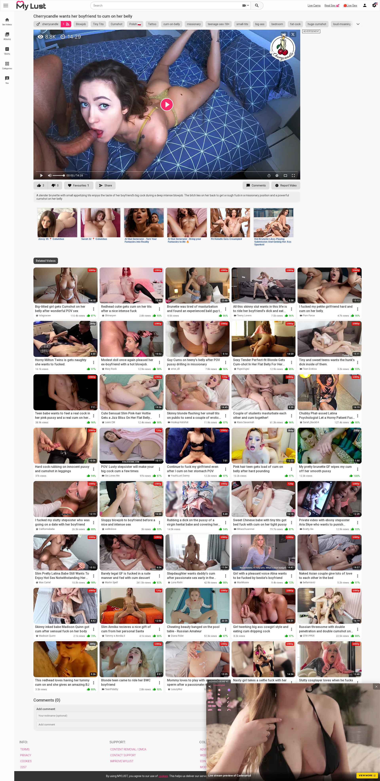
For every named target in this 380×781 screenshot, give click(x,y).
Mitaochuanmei (245, 529)
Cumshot (116, 24)
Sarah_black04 (311, 422)
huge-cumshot (317, 24)
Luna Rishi (176, 582)
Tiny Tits (98, 24)
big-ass (259, 24)
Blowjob (81, 24)
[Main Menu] (5, 5)
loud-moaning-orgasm (347, 24)
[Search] (257, 5)
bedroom (277, 24)
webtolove (110, 529)
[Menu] (365, 5)
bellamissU (309, 582)
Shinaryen (110, 315)
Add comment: (46, 709)
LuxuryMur (176, 689)
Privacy (25, 755)
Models (205, 767)
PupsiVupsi (243, 369)
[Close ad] (376, 686)
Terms (24, 749)
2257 (23, 767)
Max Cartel (45, 582)
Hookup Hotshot (179, 422)
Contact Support (123, 755)
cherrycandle (50, 24)
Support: (117, 742)
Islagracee (45, 315)
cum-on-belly (171, 24)
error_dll (175, 369)
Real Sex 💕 (332, 5)
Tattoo (152, 24)
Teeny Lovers (244, 315)
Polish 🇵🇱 (135, 24)
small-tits (242, 24)
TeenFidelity (111, 689)
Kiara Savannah (245, 422)
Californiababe (47, 529)
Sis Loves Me (112, 475)
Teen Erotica (310, 369)
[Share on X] (293, 34)
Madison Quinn (47, 635)
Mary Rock (111, 369)
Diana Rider (177, 635)
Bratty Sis (308, 529)
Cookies (26, 761)
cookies (163, 776)
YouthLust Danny (180, 475)
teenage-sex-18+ (218, 24)
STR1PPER (308, 635)
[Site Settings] (374, 5)
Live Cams (314, 5)
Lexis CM (110, 422)
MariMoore (243, 582)
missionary (194, 24)
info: (23, 742)
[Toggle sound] (209, 686)
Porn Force (309, 315)
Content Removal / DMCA (128, 749)
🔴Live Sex (350, 5)
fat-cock (295, 24)
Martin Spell (111, 582)
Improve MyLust (122, 761)
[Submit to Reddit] (284, 34)
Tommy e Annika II (115, 635)
